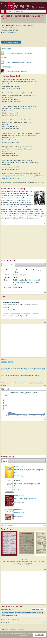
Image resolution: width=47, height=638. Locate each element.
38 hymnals (12, 32)
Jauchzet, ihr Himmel (11, 310)
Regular (37, 182)
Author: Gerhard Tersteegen (9, 28)
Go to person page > (33, 218)
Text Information (8, 265)
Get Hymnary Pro (23, 316)
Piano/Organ (6, 49)
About (2, 633)
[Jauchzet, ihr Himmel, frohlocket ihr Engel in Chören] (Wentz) (20, 375)
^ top (44, 185)
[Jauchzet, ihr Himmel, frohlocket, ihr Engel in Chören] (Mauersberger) (23, 368)
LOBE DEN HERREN (7, 362)
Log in (35, 7)
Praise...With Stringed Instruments (17, 71)
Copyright (7, 633)
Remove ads (5, 4)
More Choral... (18, 489)
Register (41, 7)
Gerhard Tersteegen (19, 275)
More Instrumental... (19, 502)
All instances (5, 622)
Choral (3, 58)
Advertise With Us (25, 633)
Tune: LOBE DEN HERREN (9, 30)
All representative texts (8, 182)
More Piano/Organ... (19, 476)
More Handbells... (19, 516)
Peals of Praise (19, 512)
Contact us (21, 629)
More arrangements (7, 525)
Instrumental (6, 67)
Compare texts (22, 182)
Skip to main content (6, 1)
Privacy (12, 633)
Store (5, 461)
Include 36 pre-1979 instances (10, 619)
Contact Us (18, 633)
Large (42, 182)
